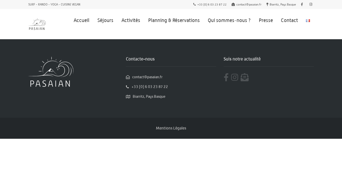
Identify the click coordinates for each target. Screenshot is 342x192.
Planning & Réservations (174, 20)
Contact (289, 20)
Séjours (105, 20)
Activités (130, 20)
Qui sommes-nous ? (229, 20)
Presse (266, 20)
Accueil (81, 20)
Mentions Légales (171, 128)
